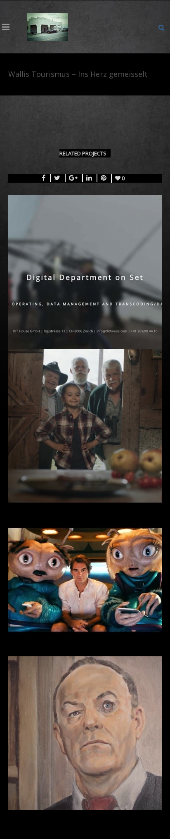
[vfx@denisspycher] (47, 26)
